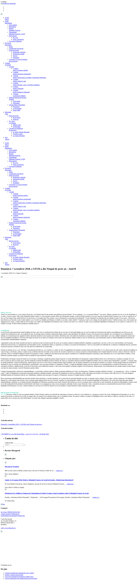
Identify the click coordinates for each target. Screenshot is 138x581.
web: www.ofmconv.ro (8, 528)
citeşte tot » (59, 470)
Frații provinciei (14, 50)
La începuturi (17, 108)
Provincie (8, 44)
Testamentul (17, 33)
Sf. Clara (12, 122)
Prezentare (16, 103)
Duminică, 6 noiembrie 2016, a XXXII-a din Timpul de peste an (21, 424)
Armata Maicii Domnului (17, 105)
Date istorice (13, 36)
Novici (15, 56)
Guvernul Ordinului (15, 41)
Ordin (8, 22)
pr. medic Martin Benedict (21, 132)
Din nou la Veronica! (12, 466)
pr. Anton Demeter (19, 136)
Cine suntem (13, 25)
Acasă (7, 18)
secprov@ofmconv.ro (12, 514)
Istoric (11, 47)
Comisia (20, 69)
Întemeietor (12, 27)
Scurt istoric (17, 101)
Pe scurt (15, 37)
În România (16, 127)
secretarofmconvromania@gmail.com (13, 515)
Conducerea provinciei (16, 48)
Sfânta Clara (17, 125)
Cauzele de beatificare (16, 129)
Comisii (8, 64)
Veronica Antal (17, 134)
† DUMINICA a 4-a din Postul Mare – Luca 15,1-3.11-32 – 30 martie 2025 (25, 434)
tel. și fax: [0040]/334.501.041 (10, 512)
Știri (7, 138)
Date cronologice (18, 39)
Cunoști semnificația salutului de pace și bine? (19, 573)
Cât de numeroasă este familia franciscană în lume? (21, 578)
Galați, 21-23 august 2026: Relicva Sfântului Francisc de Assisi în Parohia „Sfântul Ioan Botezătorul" (39, 480)
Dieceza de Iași (14, 116)
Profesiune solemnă (19, 52)
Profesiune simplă (18, 54)
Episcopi (15, 119)
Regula (14, 29)
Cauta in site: (9, 442)
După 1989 (16, 110)
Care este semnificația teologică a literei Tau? (19, 576)
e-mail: (3, 514)
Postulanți (16, 57)
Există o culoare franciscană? (14, 575)
